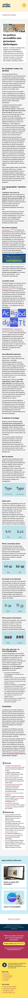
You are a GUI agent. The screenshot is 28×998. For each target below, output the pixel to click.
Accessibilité (6, 977)
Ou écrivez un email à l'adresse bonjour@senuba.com (14, 948)
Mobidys (7, 814)
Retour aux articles (14, 919)
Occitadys (8, 821)
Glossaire (6, 979)
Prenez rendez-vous (14, 943)
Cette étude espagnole (11, 777)
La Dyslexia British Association (14, 784)
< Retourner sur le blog (9, 15)
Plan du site (6, 974)
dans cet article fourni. (11, 832)
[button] (24, 5)
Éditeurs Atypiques (13, 752)
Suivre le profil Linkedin (9, 986)
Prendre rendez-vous (9, 992)
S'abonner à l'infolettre (9, 988)
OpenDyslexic (6, 230)
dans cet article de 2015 (12, 775)
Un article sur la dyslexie (12, 806)
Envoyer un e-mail (8, 990)
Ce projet (7, 840)
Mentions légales (8, 976)
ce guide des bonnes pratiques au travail (14, 835)
